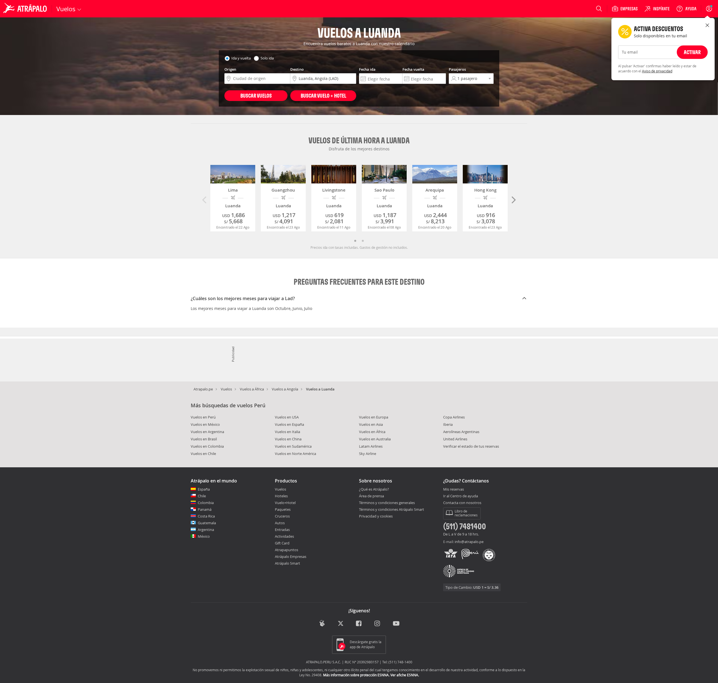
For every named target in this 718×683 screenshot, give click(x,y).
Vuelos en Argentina (207, 431)
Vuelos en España (289, 424)
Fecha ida (367, 69)
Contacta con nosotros (462, 503)
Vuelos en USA (287, 417)
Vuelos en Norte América (295, 453)
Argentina (206, 529)
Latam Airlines (371, 446)
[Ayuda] (686, 8)
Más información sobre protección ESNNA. (356, 675)
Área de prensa (371, 495)
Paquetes (283, 509)
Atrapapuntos (286, 549)
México (204, 536)
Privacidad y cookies (376, 516)
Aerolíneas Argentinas (461, 431)
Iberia (448, 424)
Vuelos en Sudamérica (293, 446)
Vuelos (226, 389)
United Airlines (455, 438)
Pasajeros (457, 69)
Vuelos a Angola (285, 389)
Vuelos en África (372, 431)
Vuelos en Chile (203, 453)
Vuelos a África (252, 389)
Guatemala (207, 522)
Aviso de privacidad (657, 71)
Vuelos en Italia (287, 431)
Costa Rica (206, 516)
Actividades (284, 536)
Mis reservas (453, 489)
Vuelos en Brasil (204, 438)
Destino (297, 69)
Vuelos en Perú (203, 417)
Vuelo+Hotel (285, 502)
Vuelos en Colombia (207, 446)
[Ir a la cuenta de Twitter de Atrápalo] (340, 624)
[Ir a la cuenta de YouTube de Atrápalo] (396, 624)
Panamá (204, 509)
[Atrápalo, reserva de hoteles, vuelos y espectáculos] (26, 8)
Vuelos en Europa (373, 417)
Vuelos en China (288, 438)
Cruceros (282, 516)
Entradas (282, 529)
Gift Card (282, 543)
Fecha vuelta (413, 69)
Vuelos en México (205, 424)
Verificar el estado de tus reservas (471, 446)
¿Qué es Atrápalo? (374, 489)
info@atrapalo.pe (469, 541)
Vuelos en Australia (375, 438)
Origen (230, 69)
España (204, 489)
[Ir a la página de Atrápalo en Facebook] (359, 624)
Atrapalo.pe (203, 389)
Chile (202, 495)
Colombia (206, 502)
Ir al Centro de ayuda (460, 496)
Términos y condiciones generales (387, 502)
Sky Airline (367, 453)
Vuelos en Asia (371, 424)
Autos (280, 522)
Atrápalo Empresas (290, 556)
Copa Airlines (454, 417)
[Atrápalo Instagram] (377, 624)
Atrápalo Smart (287, 563)
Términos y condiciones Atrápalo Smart (391, 509)
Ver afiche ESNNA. (404, 675)
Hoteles (281, 495)
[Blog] (322, 623)
